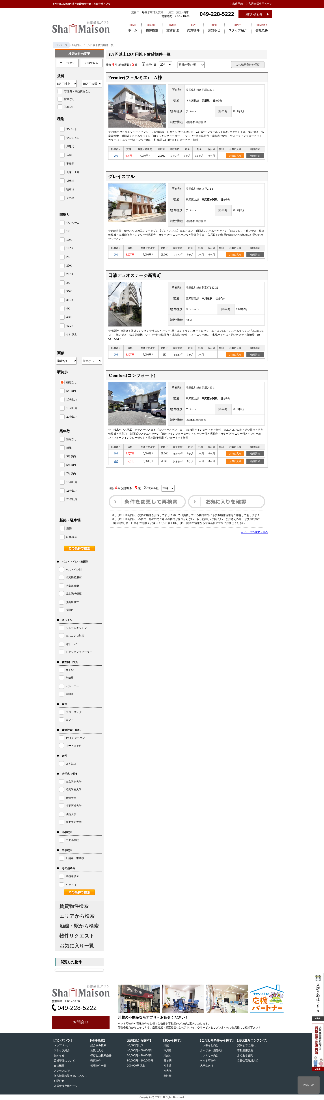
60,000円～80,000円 (139, 1055)
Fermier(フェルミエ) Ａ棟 (137, 77)
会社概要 (261, 28)
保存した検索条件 (101, 1055)
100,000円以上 (136, 1065)
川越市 (167, 1055)
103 (116, 453)
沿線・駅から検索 (79, 926)
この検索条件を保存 (248, 64)
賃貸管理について (64, 1060)
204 (116, 354)
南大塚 (167, 1070)
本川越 (167, 1050)
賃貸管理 (172, 28)
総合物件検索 (98, 1045)
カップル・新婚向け (212, 1050)
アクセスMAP (62, 1070)
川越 (166, 1045)
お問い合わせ (254, 14)
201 (116, 155)
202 (116, 461)
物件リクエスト (77, 936)
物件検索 (152, 28)
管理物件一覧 (98, 1065)
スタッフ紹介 (238, 28)
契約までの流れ (246, 1045)
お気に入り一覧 (77, 945)
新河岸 (167, 1075)
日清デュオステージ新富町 (134, 275)
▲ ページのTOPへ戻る (254, 532)
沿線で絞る (91, 63)
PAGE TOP (309, 1085)
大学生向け (206, 1065)
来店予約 (237, 3)
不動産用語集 (245, 1050)
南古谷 (167, 1065)
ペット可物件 (208, 1060)
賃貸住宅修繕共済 (247, 1060)
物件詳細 (255, 155)
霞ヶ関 (167, 1060)
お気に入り (235, 155)
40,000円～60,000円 (139, 1050)
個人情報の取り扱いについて (71, 1075)
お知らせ (214, 28)
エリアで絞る (67, 63)
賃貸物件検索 (74, 906)
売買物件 (193, 28)
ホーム (132, 28)
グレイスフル (121, 176)
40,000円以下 (135, 1045)
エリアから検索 (77, 916)
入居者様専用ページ (66, 1085)
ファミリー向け (209, 1055)
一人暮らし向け (209, 1045)
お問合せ (81, 1022)
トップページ (62, 1045)
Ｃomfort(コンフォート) (131, 375)
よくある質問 (245, 1055)
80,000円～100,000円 (140, 1060)
